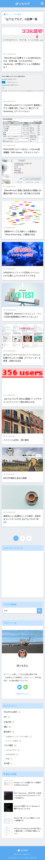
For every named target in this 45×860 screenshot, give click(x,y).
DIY (7, 717)
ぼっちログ (23, 3)
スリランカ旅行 (13, 741)
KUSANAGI (12, 754)
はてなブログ (12, 750)
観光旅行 (9, 732)
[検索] (39, 610)
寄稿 (9, 759)
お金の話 (9, 722)
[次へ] (29, 538)
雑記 (7, 727)
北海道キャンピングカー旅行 (18, 736)
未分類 (8, 763)
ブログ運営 (10, 745)
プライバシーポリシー (22, 854)
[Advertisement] (22, 573)
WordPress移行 (12, 712)
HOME (24, 850)
